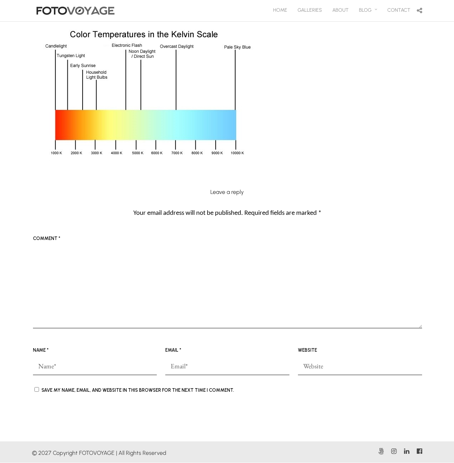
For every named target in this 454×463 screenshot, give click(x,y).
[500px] (381, 451)
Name (41, 350)
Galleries (310, 10)
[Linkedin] (406, 451)
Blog (365, 10)
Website (307, 350)
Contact (398, 10)
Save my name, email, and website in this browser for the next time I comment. (137, 390)
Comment (46, 238)
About (340, 10)
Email (173, 350)
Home (280, 10)
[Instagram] (394, 451)
